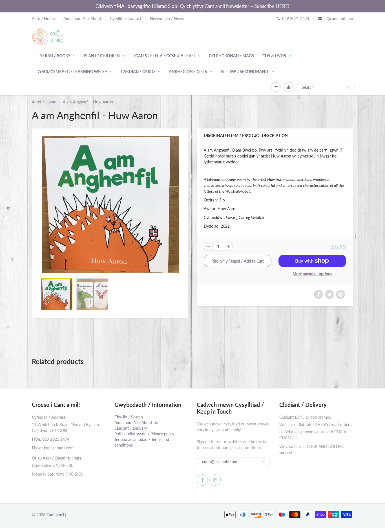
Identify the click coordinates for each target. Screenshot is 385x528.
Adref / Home (44, 101)
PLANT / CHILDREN (102, 55)
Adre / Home (43, 18)
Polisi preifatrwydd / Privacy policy (144, 433)
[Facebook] (202, 480)
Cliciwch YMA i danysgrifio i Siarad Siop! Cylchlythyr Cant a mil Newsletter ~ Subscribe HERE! (192, 6)
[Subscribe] (264, 461)
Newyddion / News (167, 18)
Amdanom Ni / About (82, 18)
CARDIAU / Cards (138, 71)
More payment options (312, 273)
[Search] (348, 87)
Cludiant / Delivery (130, 428)
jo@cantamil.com (338, 18)
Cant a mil (55, 514)
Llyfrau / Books (53, 55)
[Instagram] (215, 480)
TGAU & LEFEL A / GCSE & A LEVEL (164, 55)
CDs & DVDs (274, 55)
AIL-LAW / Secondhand (244, 71)
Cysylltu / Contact (125, 18)
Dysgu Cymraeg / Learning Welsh (72, 71)
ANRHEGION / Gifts (188, 71)
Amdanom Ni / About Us (136, 422)
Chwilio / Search (128, 416)
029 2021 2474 (295, 18)
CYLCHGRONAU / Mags (231, 55)
